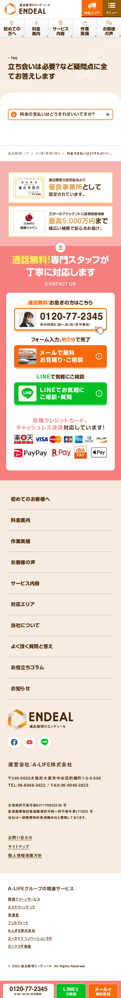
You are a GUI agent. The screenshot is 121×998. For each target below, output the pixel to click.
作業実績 (21, 541)
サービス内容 (25, 583)
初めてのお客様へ (30, 499)
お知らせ (20, 688)
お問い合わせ (20, 838)
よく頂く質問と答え (48, 153)
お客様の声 (23, 562)
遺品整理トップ (18, 153)
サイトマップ (18, 847)
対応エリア (23, 604)
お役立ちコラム (27, 667)
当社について (25, 625)
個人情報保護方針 (25, 855)
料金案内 (21, 520)
